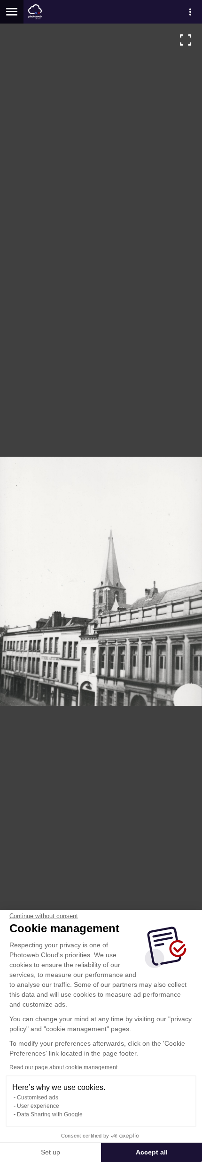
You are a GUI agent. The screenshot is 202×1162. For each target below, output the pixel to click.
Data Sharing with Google (50, 1114)
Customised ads (37, 1097)
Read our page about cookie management (63, 1067)
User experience (38, 1106)
